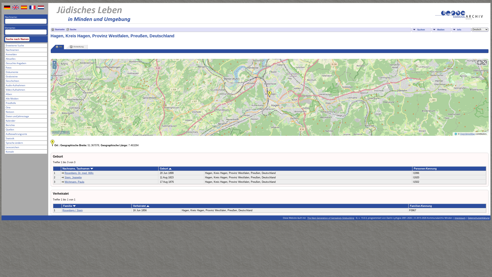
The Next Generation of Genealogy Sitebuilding (330, 217)
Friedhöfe (11, 103)
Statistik (10, 138)
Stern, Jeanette (73, 177)
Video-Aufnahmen (15, 89)
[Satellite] (484, 62)
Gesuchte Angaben (16, 63)
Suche (73, 29)
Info (459, 29)
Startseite (60, 29)
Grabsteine (12, 76)
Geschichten (12, 81)
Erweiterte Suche (15, 45)
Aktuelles (11, 58)
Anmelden (11, 54)
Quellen (10, 129)
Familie (68, 205)
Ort (60, 47)
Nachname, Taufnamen (76, 168)
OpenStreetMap (467, 134)
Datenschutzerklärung (479, 217)
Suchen (421, 29)
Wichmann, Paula (74, 181)
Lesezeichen (12, 147)
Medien (441, 29)
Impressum (460, 217)
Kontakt (10, 151)
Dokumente (12, 72)
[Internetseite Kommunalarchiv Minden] (459, 18)
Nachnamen (12, 50)
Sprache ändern (14, 142)
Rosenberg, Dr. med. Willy (79, 173)
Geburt (164, 168)
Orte (8, 107)
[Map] (479, 62)
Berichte (10, 125)
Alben (9, 94)
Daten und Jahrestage (17, 116)
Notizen (10, 111)
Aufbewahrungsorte (16, 134)
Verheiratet (139, 205)
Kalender (10, 120)
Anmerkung (78, 47)
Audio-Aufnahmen (15, 85)
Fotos (9, 67)
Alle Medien (12, 98)
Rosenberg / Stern (72, 210)
